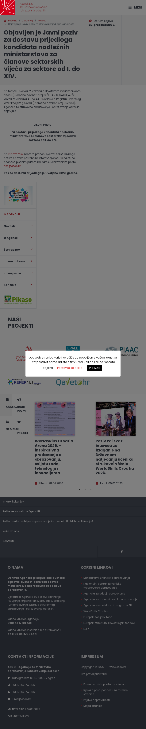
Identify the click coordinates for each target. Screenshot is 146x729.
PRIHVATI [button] (94, 368)
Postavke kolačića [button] (69, 368)
